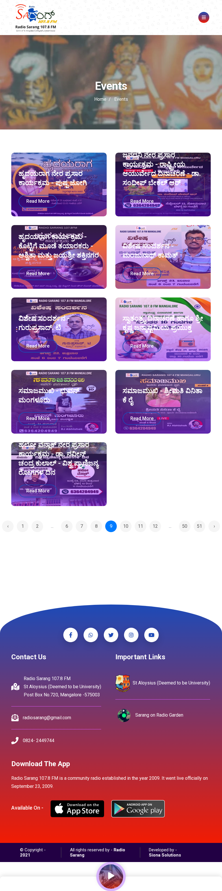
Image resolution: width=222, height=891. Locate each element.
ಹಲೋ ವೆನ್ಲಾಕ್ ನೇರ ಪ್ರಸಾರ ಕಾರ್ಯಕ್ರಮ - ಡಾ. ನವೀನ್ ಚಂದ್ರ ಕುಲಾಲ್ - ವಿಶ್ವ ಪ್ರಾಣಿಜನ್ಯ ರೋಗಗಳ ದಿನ (58, 458)
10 (125, 526)
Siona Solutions (165, 855)
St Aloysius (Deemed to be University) (171, 683)
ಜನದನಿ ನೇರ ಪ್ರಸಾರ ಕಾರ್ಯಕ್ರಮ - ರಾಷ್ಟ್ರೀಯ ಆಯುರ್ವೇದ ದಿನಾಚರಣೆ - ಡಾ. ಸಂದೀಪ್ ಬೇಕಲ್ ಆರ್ (162, 169)
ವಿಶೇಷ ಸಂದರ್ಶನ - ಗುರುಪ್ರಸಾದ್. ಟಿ (44, 323)
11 (140, 526)
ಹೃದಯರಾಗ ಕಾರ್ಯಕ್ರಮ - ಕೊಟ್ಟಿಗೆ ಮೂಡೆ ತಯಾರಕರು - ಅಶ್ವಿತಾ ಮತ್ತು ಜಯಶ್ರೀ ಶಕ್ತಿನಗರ (58, 246)
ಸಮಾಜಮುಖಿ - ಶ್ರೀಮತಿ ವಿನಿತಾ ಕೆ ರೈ (162, 395)
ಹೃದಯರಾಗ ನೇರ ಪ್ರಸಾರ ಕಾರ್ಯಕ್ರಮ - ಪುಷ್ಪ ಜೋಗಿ (52, 178)
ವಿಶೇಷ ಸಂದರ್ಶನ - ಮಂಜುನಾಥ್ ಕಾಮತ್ (150, 250)
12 (155, 526)
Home (100, 99)
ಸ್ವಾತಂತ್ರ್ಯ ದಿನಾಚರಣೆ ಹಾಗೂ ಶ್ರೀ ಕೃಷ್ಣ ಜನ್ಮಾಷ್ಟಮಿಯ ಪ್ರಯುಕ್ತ (163, 323)
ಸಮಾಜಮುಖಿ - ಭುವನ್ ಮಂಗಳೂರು (48, 395)
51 (199, 526)
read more (37, 201)
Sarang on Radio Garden (158, 715)
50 (184, 526)
